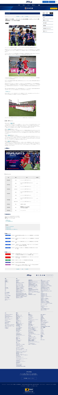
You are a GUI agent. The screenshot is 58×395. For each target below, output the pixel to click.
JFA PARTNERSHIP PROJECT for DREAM (20, 366)
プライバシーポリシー (43, 384)
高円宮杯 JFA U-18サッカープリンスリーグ (33, 282)
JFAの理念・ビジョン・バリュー (29, 378)
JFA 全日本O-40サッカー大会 (44, 293)
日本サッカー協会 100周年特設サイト (45, 322)
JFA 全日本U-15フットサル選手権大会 (45, 301)
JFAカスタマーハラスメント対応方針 (51, 384)
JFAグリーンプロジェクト (31, 327)
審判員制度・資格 (18, 317)
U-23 (5, 282)
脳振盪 (16, 337)
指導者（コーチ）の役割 (18, 322)
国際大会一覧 (17, 280)
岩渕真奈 (8, 141)
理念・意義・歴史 (18, 329)
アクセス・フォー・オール (43, 323)
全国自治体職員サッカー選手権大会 (20, 288)
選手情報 (44, 25)
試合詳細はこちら (8, 91)
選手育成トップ (30, 314)
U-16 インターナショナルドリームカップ (32, 287)
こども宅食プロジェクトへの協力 (31, 336)
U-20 (5, 289)
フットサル (42, 329)
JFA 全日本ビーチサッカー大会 (44, 306)
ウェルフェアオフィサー (18, 357)
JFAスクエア (6, 320)
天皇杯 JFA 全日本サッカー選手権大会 (20, 282)
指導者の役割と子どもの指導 (19, 352)
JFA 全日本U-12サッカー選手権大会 (32, 294)
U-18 (5, 284)
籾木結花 (9, 135)
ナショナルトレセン (30, 316)
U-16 (5, 290)
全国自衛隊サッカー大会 (18, 289)
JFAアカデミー (29, 323)
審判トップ (17, 314)
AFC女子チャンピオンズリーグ (44, 290)
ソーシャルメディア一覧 (49, 275)
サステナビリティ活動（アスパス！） (45, 321)
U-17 (5, 285)
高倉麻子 (11, 123)
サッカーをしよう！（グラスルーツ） (9, 314)
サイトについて (4, 384)
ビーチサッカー (6, 296)
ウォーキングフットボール (7, 319)
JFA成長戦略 (42, 317)
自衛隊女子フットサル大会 (43, 299)
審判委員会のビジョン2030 (19, 315)
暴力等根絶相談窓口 (18, 362)
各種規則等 (42, 336)
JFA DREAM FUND (43, 324)
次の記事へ (26, 16)
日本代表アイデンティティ (47, 28)
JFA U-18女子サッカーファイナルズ (44, 283)
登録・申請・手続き (43, 318)
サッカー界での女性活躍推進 (31, 329)
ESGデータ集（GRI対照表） (44, 320)
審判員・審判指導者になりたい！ (19, 316)
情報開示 (42, 319)
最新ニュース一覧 (45, 20)
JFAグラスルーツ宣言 (7, 315)
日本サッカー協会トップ (43, 314)
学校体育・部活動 (7, 322)
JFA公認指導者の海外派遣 (19, 334)
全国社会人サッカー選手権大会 (19, 287)
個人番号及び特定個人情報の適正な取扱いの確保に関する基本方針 (30, 384)
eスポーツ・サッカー (7, 298)
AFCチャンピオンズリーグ (19, 283)
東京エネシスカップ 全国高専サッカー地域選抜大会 (21, 296)
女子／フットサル (7, 294)
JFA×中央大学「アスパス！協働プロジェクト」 (33, 330)
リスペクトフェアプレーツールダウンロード (20, 361)
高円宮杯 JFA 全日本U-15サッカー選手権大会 (33, 289)
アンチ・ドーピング (18, 341)
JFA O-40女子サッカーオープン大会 (44, 282)
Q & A (41, 337)
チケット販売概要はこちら (9, 221)
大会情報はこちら (8, 220)
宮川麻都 (9, 129)
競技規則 (17, 319)
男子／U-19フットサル (7, 293)
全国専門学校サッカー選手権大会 (19, 297)
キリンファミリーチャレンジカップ (8, 318)
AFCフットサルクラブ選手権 (44, 304)
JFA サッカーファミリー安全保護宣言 (20, 348)
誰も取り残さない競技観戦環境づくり (32, 328)
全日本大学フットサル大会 (43, 300)
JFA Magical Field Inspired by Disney (8, 316)
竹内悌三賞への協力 (30, 332)
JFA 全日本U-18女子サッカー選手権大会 (45, 284)
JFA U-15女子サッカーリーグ (44, 286)
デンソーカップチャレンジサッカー (20, 292)
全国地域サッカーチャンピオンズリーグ (20, 286)
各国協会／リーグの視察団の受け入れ (32, 344)
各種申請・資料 (17, 330)
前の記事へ (17, 16)
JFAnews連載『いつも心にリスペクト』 (20, 354)
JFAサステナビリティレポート (31, 337)
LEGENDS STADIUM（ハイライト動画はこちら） (12, 229)
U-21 (5, 283)
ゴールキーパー (17, 332)
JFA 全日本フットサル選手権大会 (44, 298)
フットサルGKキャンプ (30, 320)
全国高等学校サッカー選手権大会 (31, 283)
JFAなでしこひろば (7, 317)
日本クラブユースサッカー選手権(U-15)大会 (33, 291)
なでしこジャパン (7, 288)
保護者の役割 (17, 353)
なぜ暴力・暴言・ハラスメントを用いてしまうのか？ (21, 351)
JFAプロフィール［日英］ (43, 325)
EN (56, 1)
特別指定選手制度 (30, 321)
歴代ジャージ (45, 31)
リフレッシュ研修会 (18, 326)
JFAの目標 (42, 316)
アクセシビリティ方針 (10, 384)
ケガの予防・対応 (18, 343)
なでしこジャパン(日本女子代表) (10, 226)
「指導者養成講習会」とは (19, 324)
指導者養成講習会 (18, 325)
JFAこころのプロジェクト (31, 331)
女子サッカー (42, 328)
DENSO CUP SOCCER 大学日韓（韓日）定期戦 (21, 293)
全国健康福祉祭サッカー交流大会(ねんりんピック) (46, 296)
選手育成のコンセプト (30, 315)
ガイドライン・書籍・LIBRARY (19, 345)
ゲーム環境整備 (30, 322)
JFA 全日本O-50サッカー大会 (44, 294)
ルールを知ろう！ (43, 307)
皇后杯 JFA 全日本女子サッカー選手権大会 (45, 280)
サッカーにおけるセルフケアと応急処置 (20, 344)
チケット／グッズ (42, 334)
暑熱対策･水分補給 (18, 338)
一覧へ (22, 16)
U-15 (5, 286)
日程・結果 (44, 22)
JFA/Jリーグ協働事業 (30, 325)
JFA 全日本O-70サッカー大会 (44, 295)
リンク (41, 338)
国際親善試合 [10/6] (8, 227)
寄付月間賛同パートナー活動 (31, 338)
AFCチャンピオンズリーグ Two (19, 284)
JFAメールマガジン (43, 339)
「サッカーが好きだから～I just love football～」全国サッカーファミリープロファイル (10, 325)
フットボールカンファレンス (19, 327)
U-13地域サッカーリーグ (31, 290)
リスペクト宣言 (17, 347)
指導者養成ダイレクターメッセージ (20, 323)
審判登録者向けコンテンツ (19, 318)
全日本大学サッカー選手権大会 (19, 290)
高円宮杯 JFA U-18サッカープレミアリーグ (33, 281)
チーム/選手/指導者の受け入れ (31, 343)
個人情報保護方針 (18, 384)
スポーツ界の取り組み (18, 356)
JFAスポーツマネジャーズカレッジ (32, 333)
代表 (5, 278)
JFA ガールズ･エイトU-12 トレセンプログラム (33, 319)
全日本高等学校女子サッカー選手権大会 (45, 287)
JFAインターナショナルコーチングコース (20, 335)
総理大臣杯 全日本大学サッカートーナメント (21, 291)
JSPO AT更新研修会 (18, 340)
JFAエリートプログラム (30, 317)
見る (16, 278)
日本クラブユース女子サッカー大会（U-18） (45, 289)
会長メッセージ (42, 315)
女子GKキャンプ (30, 318)
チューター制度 (17, 331)
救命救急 (17, 339)
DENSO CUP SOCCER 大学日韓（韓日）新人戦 (21, 294)
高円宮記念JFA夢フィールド (31, 324)
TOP (44, 17)
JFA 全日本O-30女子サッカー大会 (44, 281)
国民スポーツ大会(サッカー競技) (19, 285)
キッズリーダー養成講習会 (7, 321)
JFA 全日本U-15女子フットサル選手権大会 (45, 302)
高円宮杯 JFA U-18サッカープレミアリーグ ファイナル (34, 280)
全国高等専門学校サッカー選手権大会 (20, 295)
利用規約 (14, 384)
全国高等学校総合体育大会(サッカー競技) (32, 284)
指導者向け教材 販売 (18, 328)
